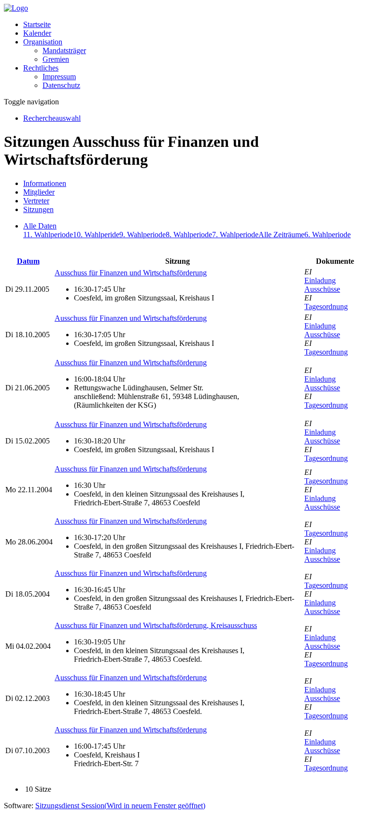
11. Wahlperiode (48, 234)
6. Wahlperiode (327, 234)
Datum (28, 261)
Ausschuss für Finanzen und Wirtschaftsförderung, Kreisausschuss (156, 625)
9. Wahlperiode (142, 234)
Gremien (56, 59)
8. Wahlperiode (189, 234)
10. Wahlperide (96, 234)
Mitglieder (39, 192)
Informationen (44, 183)
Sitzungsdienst (120, 805)
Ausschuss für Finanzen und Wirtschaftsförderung (131, 273)
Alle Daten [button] (40, 226)
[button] (42, 42)
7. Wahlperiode (235, 234)
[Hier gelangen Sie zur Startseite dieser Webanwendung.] (16, 8)
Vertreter (36, 201)
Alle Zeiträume (281, 234)
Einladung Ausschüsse (322, 284)
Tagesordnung (326, 306)
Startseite (37, 24)
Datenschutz (61, 85)
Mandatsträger (64, 50)
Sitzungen (38, 209)
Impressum (59, 76)
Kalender (37, 33)
